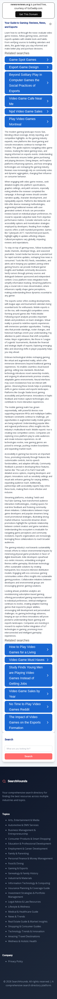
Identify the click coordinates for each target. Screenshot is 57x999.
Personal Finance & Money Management (30, 858)
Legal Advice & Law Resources (24, 901)
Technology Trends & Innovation (26, 931)
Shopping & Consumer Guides (24, 926)
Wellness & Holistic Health (22, 941)
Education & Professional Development (29, 843)
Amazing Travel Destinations (24, 936)
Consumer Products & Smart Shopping (29, 838)
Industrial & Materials (20, 878)
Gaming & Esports (18, 868)
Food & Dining (16, 863)
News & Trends (16, 916)
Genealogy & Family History (23, 873)
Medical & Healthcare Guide (23, 911)
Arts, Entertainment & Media (23, 820)
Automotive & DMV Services (23, 825)
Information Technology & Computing (29, 883)
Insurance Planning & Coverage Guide (29, 888)
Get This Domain (28, 14)
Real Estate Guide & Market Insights (28, 921)
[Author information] (50, 24)
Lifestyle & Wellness (19, 906)
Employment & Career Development (28, 848)
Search (28, 756)
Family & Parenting (18, 853)
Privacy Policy (15, 961)
